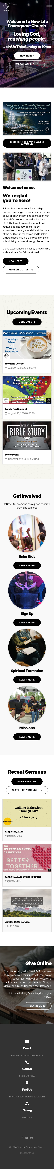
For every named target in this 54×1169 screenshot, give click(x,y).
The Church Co (27, 1152)
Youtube (7, 226)
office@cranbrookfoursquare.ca (27, 1055)
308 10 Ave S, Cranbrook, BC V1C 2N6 (27, 1096)
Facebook (34, 223)
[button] (49, 6)
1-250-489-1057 (27, 1075)
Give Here (27, 1117)
